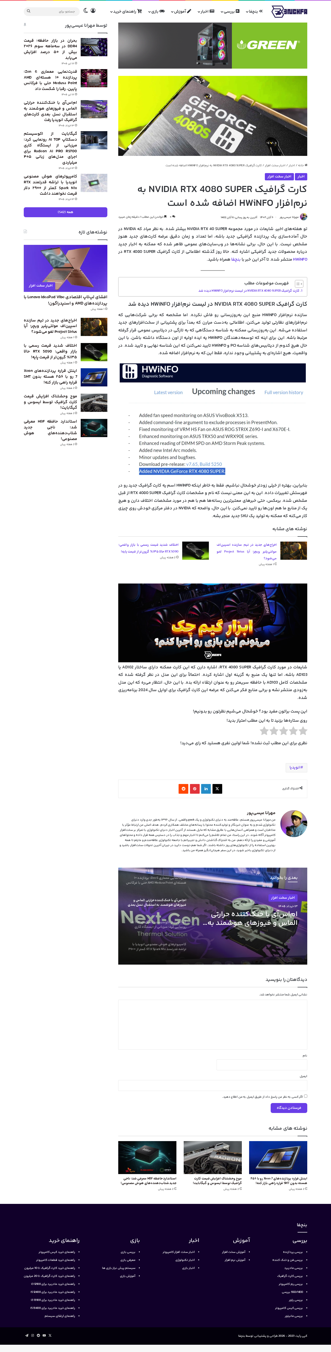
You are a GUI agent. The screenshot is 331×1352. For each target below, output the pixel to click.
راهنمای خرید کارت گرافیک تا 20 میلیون (49, 1276)
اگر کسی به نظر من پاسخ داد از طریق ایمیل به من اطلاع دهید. (262, 1097)
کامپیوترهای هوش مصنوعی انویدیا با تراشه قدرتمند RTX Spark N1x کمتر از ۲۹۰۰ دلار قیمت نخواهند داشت (50, 185)
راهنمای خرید (125, 11)
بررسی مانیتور (294, 1316)
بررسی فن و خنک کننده (287, 1260)
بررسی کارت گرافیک (290, 1276)
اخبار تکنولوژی (185, 1260)
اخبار (205, 11)
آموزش (180, 11)
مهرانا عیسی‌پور (289, 217)
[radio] (303, 732)
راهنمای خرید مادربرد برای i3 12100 (53, 1284)
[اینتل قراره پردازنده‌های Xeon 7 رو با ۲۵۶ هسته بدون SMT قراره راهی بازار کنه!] (278, 1157)
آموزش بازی (128, 1276)
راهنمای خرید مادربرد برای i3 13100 (53, 1300)
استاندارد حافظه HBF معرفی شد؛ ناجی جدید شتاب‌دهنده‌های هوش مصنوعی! (149, 1181)
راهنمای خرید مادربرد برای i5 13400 (52, 1308)
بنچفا (254, 11)
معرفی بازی (128, 1260)
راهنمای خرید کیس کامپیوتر (57, 1252)
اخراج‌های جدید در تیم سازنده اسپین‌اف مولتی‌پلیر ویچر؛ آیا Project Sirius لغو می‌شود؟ (247, 551)
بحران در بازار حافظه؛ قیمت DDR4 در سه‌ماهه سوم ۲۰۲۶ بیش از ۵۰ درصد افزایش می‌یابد (50, 49)
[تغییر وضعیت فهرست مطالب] (296, 284)
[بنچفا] (289, 12)
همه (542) (66, 212)
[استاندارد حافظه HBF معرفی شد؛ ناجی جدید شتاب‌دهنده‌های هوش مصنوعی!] (147, 1157)
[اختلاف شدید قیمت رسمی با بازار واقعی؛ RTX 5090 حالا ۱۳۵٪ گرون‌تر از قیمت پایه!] (195, 551)
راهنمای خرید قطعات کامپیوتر (55, 1260)
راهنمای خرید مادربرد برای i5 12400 (53, 1292)
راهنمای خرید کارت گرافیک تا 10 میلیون (49, 1268)
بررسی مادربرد (293, 1268)
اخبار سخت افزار (275, 165)
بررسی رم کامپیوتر (291, 1284)
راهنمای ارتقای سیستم (60, 1316)
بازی (155, 11)
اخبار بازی (188, 1268)
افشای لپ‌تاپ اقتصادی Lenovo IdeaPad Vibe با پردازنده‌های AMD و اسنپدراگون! (65, 300)
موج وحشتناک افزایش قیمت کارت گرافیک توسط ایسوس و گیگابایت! (217, 1181)
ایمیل (303, 1076)
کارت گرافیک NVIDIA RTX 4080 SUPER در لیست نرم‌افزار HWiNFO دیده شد (248, 291)
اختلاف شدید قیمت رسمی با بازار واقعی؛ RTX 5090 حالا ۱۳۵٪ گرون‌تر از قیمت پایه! (50, 351)
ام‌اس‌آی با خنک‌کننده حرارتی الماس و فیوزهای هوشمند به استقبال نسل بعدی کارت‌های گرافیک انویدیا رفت (50, 111)
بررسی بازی (128, 1252)
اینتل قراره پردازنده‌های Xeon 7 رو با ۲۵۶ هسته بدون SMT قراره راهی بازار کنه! (279, 1181)
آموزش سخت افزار (233, 1252)
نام (305, 1055)
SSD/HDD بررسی (292, 1292)
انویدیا (295, 768)
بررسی (230, 11)
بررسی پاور (296, 1300)
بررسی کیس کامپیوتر (289, 1308)
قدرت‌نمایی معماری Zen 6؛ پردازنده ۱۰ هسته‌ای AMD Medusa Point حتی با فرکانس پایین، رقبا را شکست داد (50, 80)
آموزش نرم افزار (235, 1260)
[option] (212, 916)
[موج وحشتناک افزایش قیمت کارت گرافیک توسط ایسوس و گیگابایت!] (213, 1157)
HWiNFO (299, 259)
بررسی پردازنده (293, 1252)
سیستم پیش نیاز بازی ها (118, 1268)
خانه (301, 165)
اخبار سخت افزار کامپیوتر (179, 1252)
